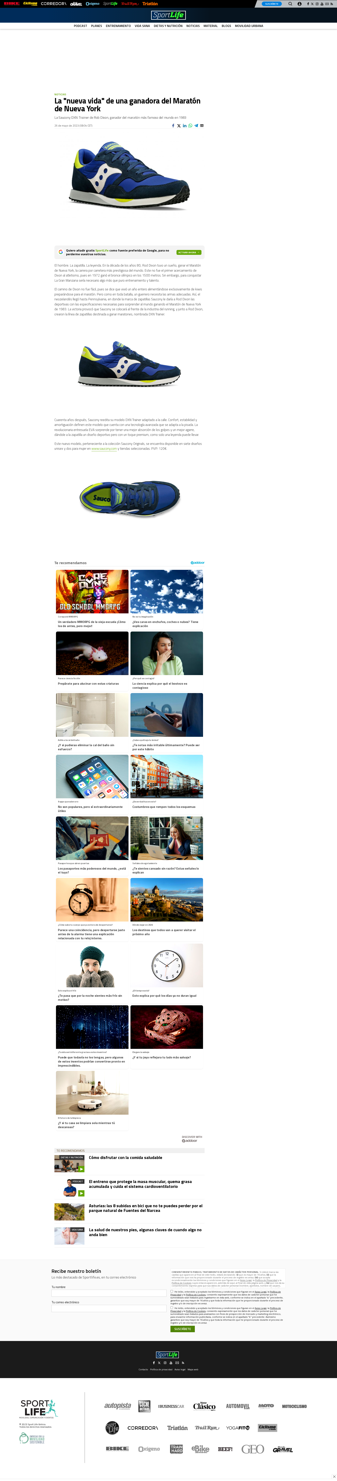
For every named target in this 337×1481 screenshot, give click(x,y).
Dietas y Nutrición (168, 25)
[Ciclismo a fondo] (30, 4)
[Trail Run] (129, 4)
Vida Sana (142, 25)
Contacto (143, 1369)
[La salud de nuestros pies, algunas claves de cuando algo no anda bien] (69, 1236)
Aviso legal (180, 1369)
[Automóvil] (237, 1406)
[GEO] (253, 1449)
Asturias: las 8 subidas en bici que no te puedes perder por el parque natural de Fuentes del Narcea (145, 1208)
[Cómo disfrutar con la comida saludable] (69, 1163)
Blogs (226, 25)
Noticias (193, 25)
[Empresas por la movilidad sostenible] (31, 1438)
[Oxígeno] (149, 1449)
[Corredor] (143, 1428)
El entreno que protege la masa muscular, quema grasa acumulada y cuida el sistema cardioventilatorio (140, 1183)
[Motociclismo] (294, 1406)
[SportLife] (110, 4)
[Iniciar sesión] (300, 4)
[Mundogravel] (283, 1449)
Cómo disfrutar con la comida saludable (125, 1157)
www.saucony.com (104, 448)
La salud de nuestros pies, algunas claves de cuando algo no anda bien (145, 1232)
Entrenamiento (118, 25)
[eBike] (201, 1449)
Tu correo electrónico (65, 1302)
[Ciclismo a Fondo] (267, 1428)
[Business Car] (171, 1406)
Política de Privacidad (266, 1280)
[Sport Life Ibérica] (38, 1409)
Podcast (80, 25)
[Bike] (117, 1449)
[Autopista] (117, 1406)
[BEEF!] (225, 1449)
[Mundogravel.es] (76, 4)
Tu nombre (58, 1286)
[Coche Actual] (144, 1406)
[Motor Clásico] (204, 1406)
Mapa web (193, 1369)
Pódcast (78, 1181)
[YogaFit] (238, 1428)
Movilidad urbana (249, 25)
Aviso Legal (246, 1280)
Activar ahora (187, 252)
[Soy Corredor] (53, 4)
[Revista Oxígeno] (92, 4)
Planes (96, 25)
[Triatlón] (150, 4)
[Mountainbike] (12, 4)
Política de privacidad (161, 1369)
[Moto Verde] (266, 1406)
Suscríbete (271, 4)
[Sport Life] (112, 1427)
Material (211, 25)
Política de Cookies (181, 1283)
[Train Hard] (176, 1449)
